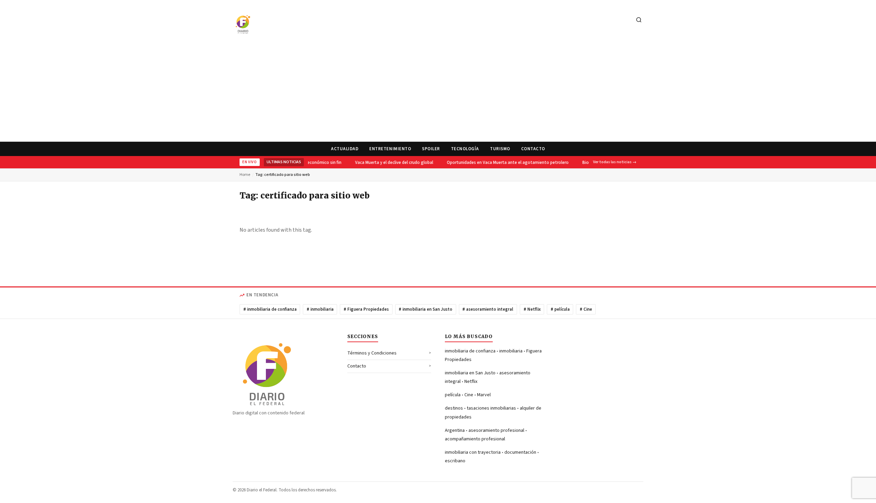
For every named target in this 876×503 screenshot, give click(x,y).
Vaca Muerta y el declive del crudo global (392, 162)
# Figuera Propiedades (366, 309)
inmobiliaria (511, 351)
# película (560, 309)
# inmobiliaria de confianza (270, 309)
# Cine (586, 309)
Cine (468, 394)
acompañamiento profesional (475, 439)
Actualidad (344, 149)
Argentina (455, 430)
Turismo (500, 149)
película (453, 394)
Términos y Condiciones (372, 353)
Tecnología (465, 149)
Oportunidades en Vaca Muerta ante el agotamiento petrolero (506, 162)
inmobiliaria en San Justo (470, 373)
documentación (520, 452)
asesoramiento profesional (496, 430)
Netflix (470, 381)
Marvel (484, 394)
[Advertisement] (438, 90)
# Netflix (532, 309)
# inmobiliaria (320, 309)
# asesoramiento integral (487, 309)
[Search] (638, 20)
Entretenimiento (390, 149)
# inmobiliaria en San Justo (425, 309)
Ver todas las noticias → (614, 162)
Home (245, 175)
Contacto (533, 149)
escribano (455, 460)
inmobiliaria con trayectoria (473, 452)
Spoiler (431, 149)
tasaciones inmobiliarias (491, 408)
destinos (454, 408)
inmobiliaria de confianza (470, 351)
